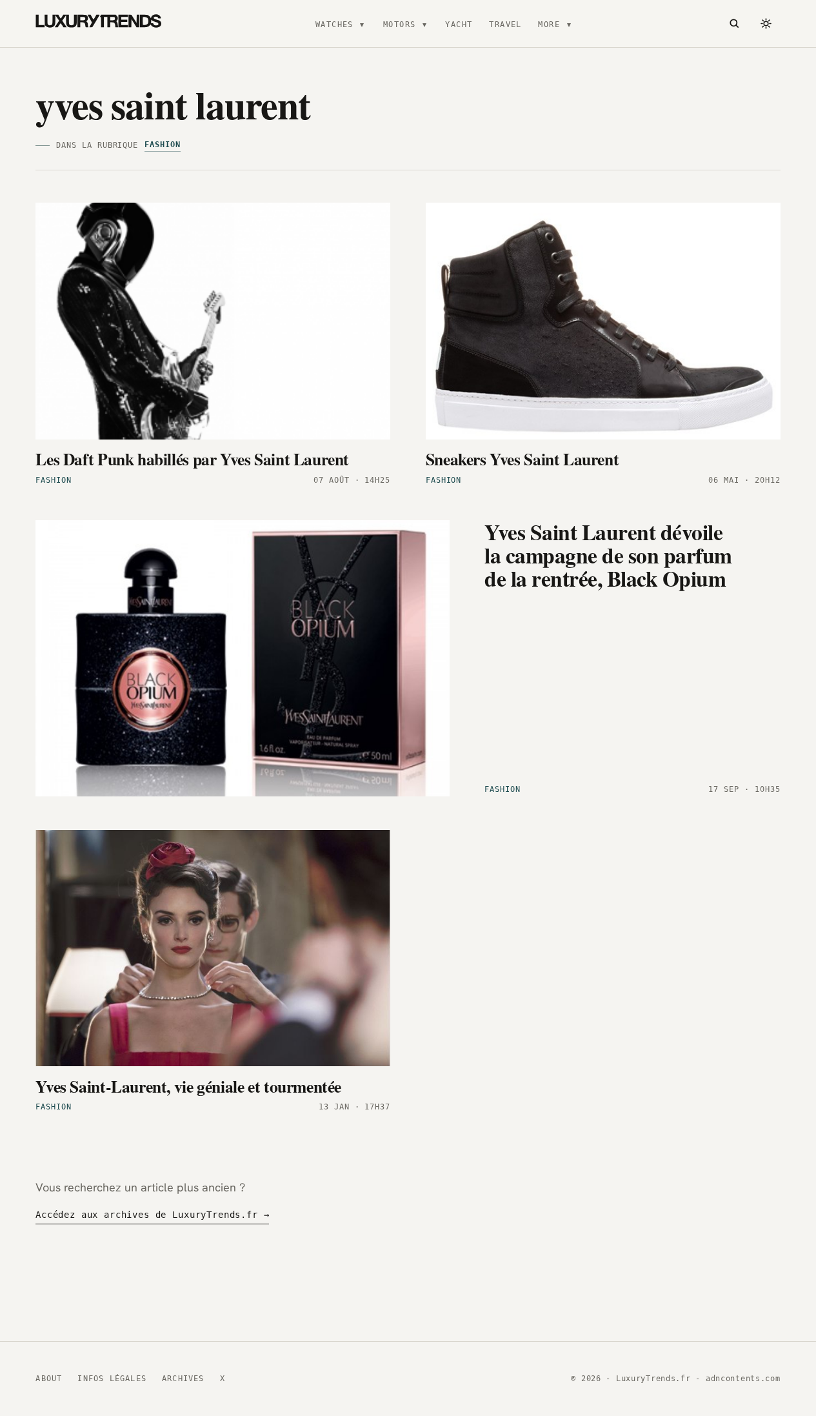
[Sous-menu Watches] (361, 24)
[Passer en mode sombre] (766, 24)
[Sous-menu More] (568, 24)
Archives (183, 1378)
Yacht (458, 24)
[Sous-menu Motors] (424, 24)
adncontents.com (743, 1378)
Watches (334, 24)
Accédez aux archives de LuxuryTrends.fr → (152, 1214)
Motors (399, 24)
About (48, 1378)
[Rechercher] (734, 24)
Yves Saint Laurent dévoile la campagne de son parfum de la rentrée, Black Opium (607, 555)
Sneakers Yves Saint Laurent (522, 459)
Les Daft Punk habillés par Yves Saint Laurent (192, 459)
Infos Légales (111, 1378)
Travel (505, 24)
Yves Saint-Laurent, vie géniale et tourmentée (188, 1086)
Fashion (162, 144)
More (549, 24)
